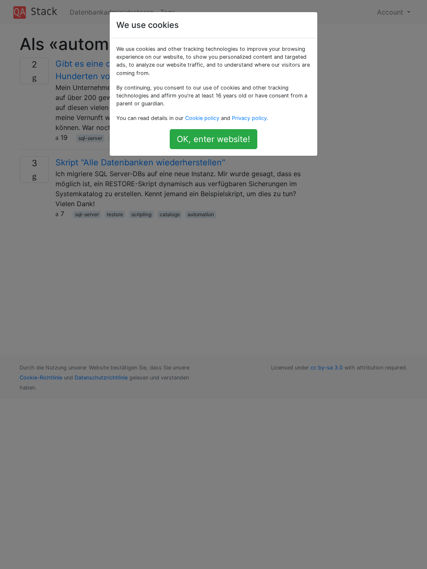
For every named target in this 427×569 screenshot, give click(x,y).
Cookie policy (202, 118)
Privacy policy (249, 118)
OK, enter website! (213, 139)
